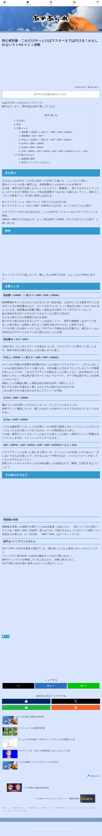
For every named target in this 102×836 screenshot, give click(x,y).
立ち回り (20, 120)
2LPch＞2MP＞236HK (32, 143)
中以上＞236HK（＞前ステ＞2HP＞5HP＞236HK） (47, 139)
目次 (47, 115)
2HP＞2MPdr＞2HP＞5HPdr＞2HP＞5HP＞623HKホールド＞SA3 (54, 151)
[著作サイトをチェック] (26, 701)
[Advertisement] (51, 66)
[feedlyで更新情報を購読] (26, 707)
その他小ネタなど (25, 155)
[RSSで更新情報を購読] (75, 707)
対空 (18, 124)
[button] (94, 529)
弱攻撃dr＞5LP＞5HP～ (33, 136)
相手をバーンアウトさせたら (36, 162)
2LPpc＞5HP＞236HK (32, 147)
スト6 (7, 636)
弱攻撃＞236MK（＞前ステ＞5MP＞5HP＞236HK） (47, 132)
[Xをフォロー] (75, 701)
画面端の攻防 (28, 158)
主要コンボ (22, 128)
